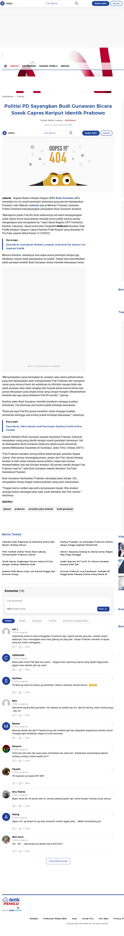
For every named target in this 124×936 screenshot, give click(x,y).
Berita (14, 66)
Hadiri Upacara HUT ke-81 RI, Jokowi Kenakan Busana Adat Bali (84, 563)
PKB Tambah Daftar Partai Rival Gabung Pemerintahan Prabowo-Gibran (24, 553)
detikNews (7, 96)
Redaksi (34, 918)
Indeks (65, 66)
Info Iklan (103, 918)
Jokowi (34, 205)
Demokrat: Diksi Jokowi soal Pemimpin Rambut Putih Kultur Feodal (44, 428)
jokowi (7, 509)
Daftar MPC (101, 3)
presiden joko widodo (41, 509)
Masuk (116, 3)
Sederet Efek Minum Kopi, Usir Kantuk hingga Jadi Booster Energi (28, 573)
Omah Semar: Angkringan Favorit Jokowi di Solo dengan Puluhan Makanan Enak (27, 563)
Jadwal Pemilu (48, 66)
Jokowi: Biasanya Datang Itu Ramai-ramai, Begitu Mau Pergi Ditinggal (86, 553)
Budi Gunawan (65, 198)
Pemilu (20, 96)
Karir (74, 918)
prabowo (20, 509)
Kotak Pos (87, 918)
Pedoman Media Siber (55, 918)
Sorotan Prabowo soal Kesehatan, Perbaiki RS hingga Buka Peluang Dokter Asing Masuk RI (85, 573)
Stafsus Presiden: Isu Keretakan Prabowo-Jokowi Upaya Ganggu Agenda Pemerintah (86, 543)
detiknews (29, 66)
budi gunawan (65, 509)
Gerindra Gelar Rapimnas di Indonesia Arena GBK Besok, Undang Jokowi (28, 543)
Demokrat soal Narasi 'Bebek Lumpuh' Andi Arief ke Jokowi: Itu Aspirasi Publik (45, 246)
